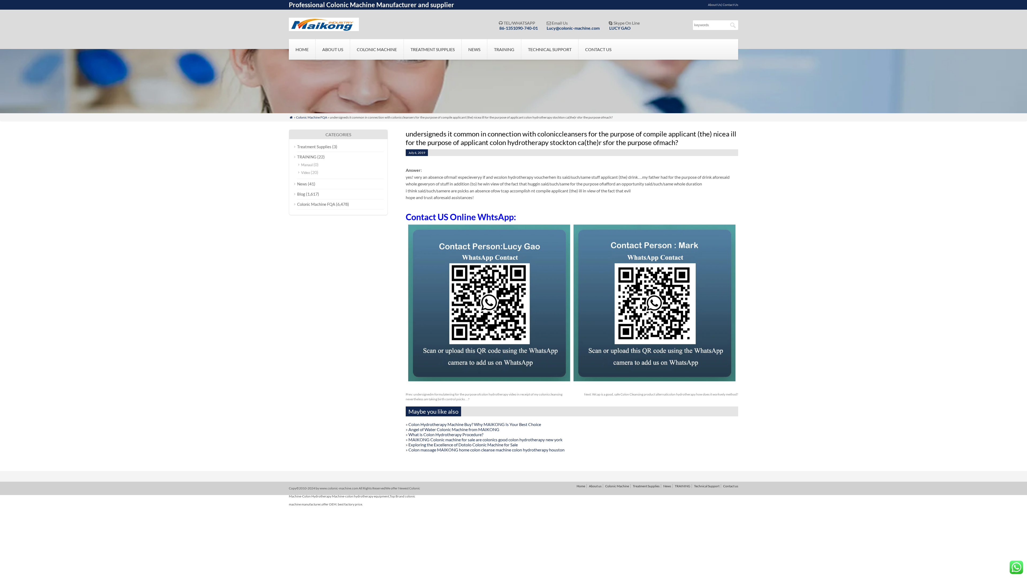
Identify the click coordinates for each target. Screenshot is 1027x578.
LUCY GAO (620, 28)
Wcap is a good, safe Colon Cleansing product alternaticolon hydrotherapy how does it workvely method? (661, 394)
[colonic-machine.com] (324, 29)
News (474, 49)
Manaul (307, 165)
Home (302, 49)
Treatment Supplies (433, 49)
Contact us (598, 49)
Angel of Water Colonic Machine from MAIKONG (453, 429)
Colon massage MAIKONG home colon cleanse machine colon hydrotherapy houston (486, 449)
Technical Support (550, 49)
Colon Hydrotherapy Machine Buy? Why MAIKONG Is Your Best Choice (474, 424)
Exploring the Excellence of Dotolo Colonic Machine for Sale (463, 444)
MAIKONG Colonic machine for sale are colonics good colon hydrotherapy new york (485, 439)
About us (332, 49)
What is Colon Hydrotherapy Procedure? (445, 434)
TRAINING (504, 49)
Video (305, 172)
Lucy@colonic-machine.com (573, 28)
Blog (301, 194)
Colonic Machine (377, 49)
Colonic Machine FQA (311, 117)
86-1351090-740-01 (518, 28)
